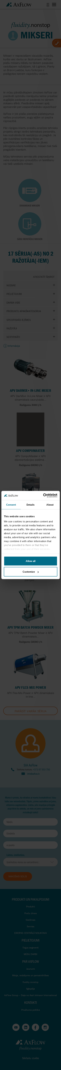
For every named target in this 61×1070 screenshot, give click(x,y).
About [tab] (50, 504)
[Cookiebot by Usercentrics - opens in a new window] (43, 495)
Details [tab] (30, 504)
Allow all (30, 560)
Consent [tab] (11, 504)
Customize (29, 571)
